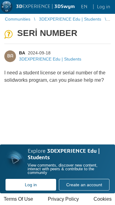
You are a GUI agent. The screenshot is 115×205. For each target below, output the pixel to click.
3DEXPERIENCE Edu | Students (50, 59)
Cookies (103, 199)
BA (22, 52)
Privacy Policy (63, 199)
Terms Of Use (18, 199)
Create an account (84, 184)
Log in (31, 184)
